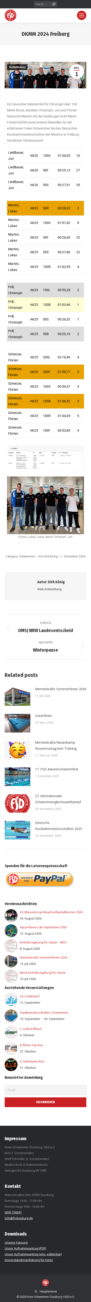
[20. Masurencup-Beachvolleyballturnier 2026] (11, 921)
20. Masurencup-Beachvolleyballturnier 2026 (51, 912)
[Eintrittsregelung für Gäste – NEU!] (11, 951)
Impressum (15, 1138)
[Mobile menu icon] (81, 15)
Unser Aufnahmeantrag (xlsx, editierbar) (33, 1254)
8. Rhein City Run (31, 1045)
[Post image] (17, 696)
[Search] (53, 4)
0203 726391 (13, 1212)
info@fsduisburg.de (19, 1218)
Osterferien (43, 715)
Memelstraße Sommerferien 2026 (60, 689)
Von (48, 556)
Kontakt (13, 1186)
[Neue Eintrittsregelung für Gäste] (11, 981)
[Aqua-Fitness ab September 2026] (11, 936)
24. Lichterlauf (29, 996)
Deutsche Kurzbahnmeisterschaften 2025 (58, 825)
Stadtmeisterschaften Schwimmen (44, 1012)
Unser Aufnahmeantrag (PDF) (25, 1248)
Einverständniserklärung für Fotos (29, 1260)
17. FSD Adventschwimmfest (56, 769)
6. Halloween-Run (32, 1061)
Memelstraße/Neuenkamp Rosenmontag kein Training (56, 745)
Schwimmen (17, 67)
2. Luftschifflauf (31, 1029)
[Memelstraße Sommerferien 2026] (11, 966)
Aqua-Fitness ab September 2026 (43, 927)
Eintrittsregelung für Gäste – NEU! (43, 942)
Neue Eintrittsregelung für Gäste (43, 972)
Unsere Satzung (16, 1242)
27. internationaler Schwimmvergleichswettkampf (58, 799)
